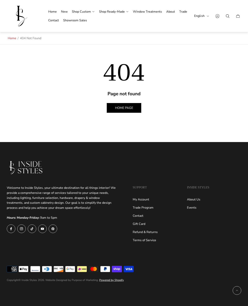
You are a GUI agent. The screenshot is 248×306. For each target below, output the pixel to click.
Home (12, 38)
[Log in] (217, 16)
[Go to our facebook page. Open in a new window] (11, 229)
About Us (193, 199)
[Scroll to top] (237, 290)
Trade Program (143, 207)
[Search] (227, 16)
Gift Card (139, 224)
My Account (141, 199)
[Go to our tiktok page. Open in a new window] (32, 229)
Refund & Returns (145, 232)
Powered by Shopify (111, 280)
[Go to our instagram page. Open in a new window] (21, 229)
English (199, 16)
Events (191, 207)
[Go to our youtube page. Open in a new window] (42, 229)
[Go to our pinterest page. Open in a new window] (53, 229)
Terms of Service (144, 240)
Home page (124, 108)
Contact (138, 216)
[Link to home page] (26, 168)
